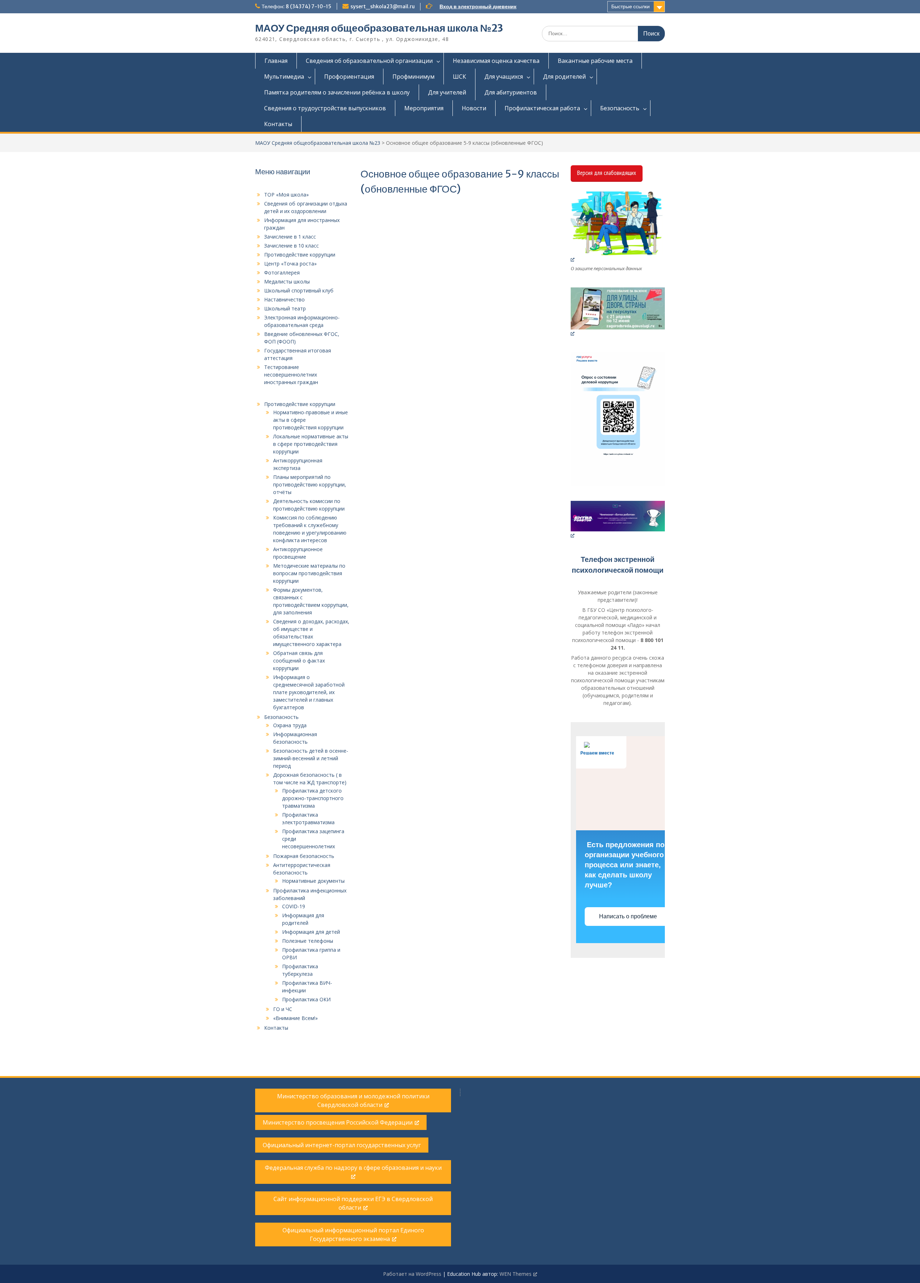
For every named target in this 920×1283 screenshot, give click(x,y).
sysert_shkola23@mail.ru (382, 6)
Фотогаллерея (282, 272)
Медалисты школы (287, 281)
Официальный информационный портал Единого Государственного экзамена (353, 1234)
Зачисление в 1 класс (290, 236)
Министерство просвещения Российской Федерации (338, 1122)
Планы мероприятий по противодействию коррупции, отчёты (309, 484)
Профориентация (349, 76)
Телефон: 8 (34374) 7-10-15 (296, 6)
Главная (276, 61)
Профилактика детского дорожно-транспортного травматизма (313, 798)
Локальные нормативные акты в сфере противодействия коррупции (310, 444)
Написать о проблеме (628, 916)
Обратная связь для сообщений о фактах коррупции (299, 661)
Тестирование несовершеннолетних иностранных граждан (291, 375)
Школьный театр (285, 308)
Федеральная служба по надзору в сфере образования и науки (353, 1168)
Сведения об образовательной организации (369, 61)
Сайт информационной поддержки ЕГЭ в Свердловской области (353, 1203)
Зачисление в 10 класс (291, 245)
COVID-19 (293, 906)
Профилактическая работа (542, 108)
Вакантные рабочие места (595, 61)
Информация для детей (311, 931)
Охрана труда (290, 725)
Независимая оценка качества (496, 61)
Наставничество (284, 299)
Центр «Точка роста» (290, 263)
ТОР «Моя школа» (286, 194)
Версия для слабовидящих (606, 173)
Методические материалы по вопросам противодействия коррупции (309, 573)
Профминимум (413, 76)
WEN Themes (516, 1273)
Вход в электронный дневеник (478, 6)
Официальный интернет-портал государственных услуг (342, 1145)
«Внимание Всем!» (295, 1018)
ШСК (459, 76)
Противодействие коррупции (299, 254)
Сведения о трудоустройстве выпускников (325, 108)
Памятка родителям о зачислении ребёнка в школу (337, 92)
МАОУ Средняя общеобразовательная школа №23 (379, 28)
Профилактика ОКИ (306, 999)
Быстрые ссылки (630, 6)
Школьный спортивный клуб (299, 290)
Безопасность (619, 108)
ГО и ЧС (282, 1009)
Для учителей (447, 92)
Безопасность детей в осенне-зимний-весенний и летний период (310, 758)
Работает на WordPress (412, 1273)
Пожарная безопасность (303, 856)
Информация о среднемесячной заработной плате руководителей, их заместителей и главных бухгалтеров (309, 692)
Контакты (278, 124)
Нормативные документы (313, 880)
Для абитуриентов (510, 92)
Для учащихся (503, 76)
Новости (474, 108)
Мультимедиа (284, 76)
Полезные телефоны (307, 940)
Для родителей (564, 76)
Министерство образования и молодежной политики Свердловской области (353, 1100)
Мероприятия (423, 108)
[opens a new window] (618, 227)
